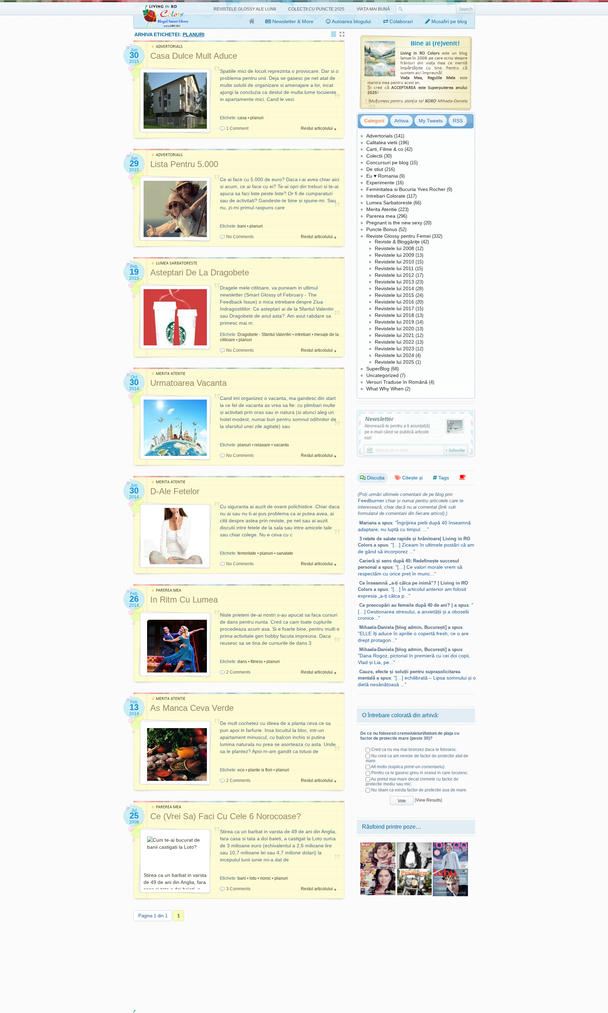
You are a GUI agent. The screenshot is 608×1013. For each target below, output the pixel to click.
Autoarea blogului (351, 21)
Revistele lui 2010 (394, 262)
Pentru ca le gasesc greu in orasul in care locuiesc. (419, 772)
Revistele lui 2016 (394, 302)
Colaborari (400, 21)
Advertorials (379, 136)
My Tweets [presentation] (431, 120)
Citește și (412, 477)
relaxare (262, 444)
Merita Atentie (381, 209)
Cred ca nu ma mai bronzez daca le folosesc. (414, 749)
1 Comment (237, 128)
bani (242, 226)
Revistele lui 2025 (394, 362)
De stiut (374, 169)
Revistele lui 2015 (394, 295)
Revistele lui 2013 (394, 282)
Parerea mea (380, 216)
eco (241, 769)
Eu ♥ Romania (382, 176)
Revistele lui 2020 (394, 328)
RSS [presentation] (458, 120)
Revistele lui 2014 (394, 288)
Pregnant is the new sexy (394, 222)
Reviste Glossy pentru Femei (398, 236)
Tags (443, 477)
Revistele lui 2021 (394, 335)
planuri (257, 117)
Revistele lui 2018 (394, 315)
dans (242, 661)
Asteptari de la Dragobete (199, 272)
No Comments (240, 236)
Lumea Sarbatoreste (389, 202)
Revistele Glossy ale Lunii (245, 9)
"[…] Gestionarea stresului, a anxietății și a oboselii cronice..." (415, 611)
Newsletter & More (292, 21)
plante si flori (260, 769)
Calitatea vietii (381, 142)
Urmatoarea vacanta (188, 383)
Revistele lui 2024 (394, 355)
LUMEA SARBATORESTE (176, 263)
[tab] (374, 120)
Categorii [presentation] (374, 120)
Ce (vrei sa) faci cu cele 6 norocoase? (225, 816)
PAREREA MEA (168, 590)
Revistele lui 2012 (394, 275)
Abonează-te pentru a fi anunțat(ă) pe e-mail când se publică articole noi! (397, 431)
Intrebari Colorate (385, 196)
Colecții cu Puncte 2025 (316, 9)
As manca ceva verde (192, 708)
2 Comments (238, 672)
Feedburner (371, 500)
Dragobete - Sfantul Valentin (264, 334)
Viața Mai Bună (373, 9)
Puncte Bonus (381, 229)
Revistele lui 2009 (394, 255)
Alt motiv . (408, 766)
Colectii (374, 156)
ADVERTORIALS (169, 46)
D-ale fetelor (175, 491)
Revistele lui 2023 (394, 348)
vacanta (281, 444)
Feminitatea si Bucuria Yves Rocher (405, 189)
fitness (257, 661)
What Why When (385, 388)
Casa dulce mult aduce (193, 55)
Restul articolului (317, 128)
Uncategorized (382, 375)
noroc (265, 878)
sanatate (285, 553)
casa (242, 117)
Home (252, 21)
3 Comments (238, 888)
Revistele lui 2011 (394, 268)
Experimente (380, 182)
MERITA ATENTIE (170, 373)
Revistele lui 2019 (394, 322)
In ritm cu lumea (184, 599)
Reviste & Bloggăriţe (397, 241)
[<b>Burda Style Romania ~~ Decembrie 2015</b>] (450, 844)
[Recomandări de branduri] (462, 477)
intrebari (303, 334)
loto (252, 878)
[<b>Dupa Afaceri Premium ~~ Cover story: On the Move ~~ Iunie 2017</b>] (414, 871)
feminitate (247, 553)
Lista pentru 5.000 (184, 164)
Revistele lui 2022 (394, 342)
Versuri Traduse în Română (397, 382)
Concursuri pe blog (387, 162)
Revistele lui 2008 (394, 248)
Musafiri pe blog (448, 21)
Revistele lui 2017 (394, 308)
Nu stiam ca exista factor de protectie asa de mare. (419, 790)
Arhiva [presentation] (401, 120)
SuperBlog (378, 368)
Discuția (375, 477)
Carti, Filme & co (384, 149)
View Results (428, 800)
